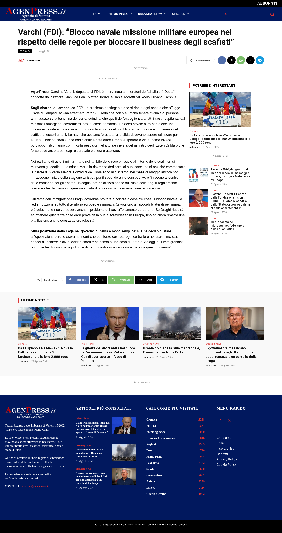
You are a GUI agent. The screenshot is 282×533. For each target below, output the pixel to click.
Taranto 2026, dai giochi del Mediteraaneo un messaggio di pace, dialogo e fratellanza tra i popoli (230, 174)
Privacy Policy (227, 459)
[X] (226, 14)
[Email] (250, 60)
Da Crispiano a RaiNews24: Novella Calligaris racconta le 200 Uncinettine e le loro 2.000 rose (219, 138)
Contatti (222, 454)
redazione (34, 60)
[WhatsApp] (241, 60)
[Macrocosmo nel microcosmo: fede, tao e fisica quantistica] (198, 226)
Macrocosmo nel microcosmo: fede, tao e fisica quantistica (227, 225)
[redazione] (21, 60)
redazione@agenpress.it (34, 486)
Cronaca (25, 51)
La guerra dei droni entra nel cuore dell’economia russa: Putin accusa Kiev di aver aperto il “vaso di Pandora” (108, 354)
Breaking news (151, 344)
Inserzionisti (226, 448)
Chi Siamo (224, 438)
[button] (272, 14)
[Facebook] (218, 14)
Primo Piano (87, 344)
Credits (183, 524)
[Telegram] (260, 60)
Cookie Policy (227, 465)
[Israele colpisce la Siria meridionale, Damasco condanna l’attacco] (172, 323)
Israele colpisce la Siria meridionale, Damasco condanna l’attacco (171, 350)
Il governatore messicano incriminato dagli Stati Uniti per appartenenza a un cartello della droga (231, 354)
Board (221, 443)
